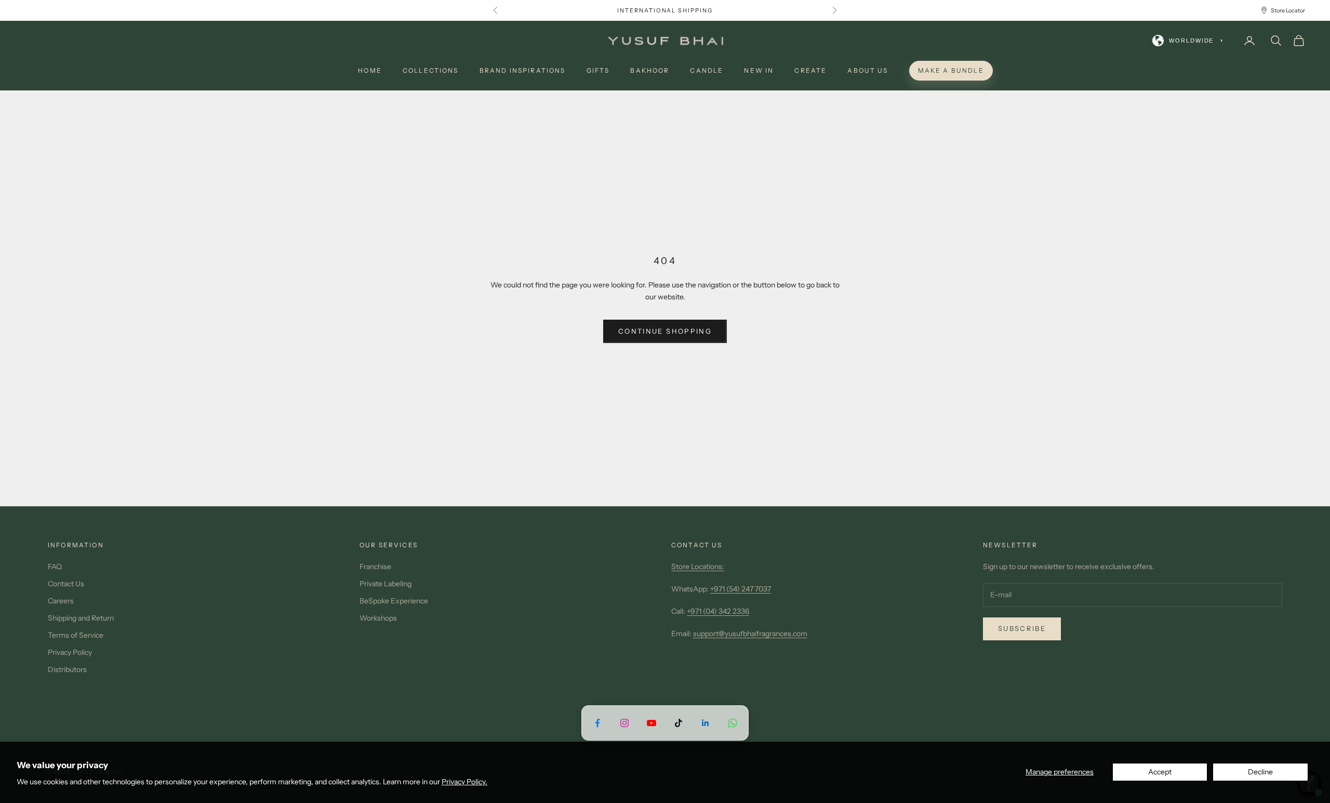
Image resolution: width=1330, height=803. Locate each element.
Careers (61, 600)
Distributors (67, 669)
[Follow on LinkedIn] (705, 723)
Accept (1160, 771)
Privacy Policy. (464, 781)
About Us (867, 70)
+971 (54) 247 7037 (740, 589)
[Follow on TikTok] (678, 723)
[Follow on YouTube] (651, 723)
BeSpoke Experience (394, 600)
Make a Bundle (951, 70)
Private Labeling (385, 583)
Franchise (375, 566)
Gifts (598, 70)
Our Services (389, 545)
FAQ (55, 566)
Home (370, 70)
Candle (706, 70)
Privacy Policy (70, 652)
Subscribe (1022, 628)
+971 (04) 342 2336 (718, 611)
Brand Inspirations (523, 70)
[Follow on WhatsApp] (732, 723)
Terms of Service (75, 635)
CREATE (810, 70)
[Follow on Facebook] (597, 723)
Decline (1260, 771)
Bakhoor (649, 70)
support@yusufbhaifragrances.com (750, 633)
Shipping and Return (81, 618)
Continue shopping (665, 331)
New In (759, 70)
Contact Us (66, 583)
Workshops (378, 618)
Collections (431, 70)
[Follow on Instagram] (624, 723)
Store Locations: (697, 566)
